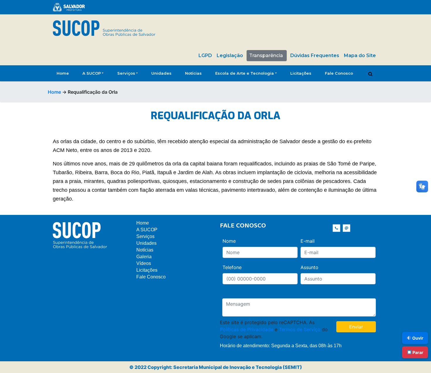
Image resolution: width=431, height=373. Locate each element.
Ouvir (417, 338)
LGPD (205, 55)
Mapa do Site (360, 55)
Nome (229, 241)
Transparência (266, 55)
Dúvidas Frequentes (314, 55)
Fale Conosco (339, 73)
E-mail (308, 241)
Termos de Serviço (299, 329)
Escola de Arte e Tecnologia (244, 73)
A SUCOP (91, 73)
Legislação (230, 55)
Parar (417, 352)
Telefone (232, 267)
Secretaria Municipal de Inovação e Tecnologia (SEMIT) (237, 367)
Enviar (356, 327)
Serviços (126, 73)
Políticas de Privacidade (246, 329)
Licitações (300, 73)
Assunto (309, 267)
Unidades (161, 73)
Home (63, 73)
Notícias (193, 73)
